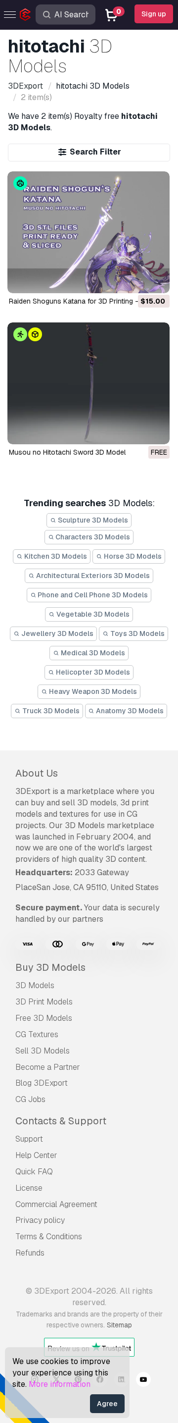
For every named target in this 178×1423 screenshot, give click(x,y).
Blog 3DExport (41, 1083)
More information (59, 1384)
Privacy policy (40, 1220)
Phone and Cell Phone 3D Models (92, 594)
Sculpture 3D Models (92, 520)
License (29, 1188)
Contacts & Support (60, 1120)
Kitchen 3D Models (55, 556)
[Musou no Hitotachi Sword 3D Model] (88, 383)
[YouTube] (143, 1381)
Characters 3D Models (92, 536)
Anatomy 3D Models (129, 710)
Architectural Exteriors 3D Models (92, 575)
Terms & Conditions (48, 1236)
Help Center (36, 1155)
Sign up (153, 13)
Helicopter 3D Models (92, 672)
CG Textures (36, 1034)
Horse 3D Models (132, 556)
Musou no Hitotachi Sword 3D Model (67, 452)
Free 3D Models (43, 1018)
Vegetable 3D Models (92, 614)
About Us (36, 773)
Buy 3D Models (50, 967)
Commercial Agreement (56, 1204)
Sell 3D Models (42, 1051)
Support (29, 1139)
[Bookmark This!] (155, 279)
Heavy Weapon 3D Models (92, 691)
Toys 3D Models (137, 633)
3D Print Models (44, 1002)
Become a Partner (47, 1067)
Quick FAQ (34, 1171)
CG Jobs (30, 1099)
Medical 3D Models (92, 652)
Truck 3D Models (50, 710)
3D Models (34, 985)
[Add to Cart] (135, 279)
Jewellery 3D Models (56, 633)
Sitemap (119, 1324)
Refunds (29, 1253)
